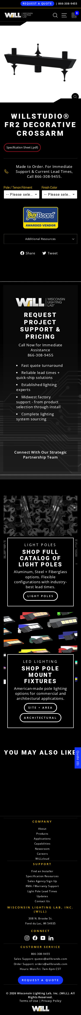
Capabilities (42, 843)
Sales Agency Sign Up (42, 881)
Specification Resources (42, 876)
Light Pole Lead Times (42, 891)
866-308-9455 (67, 3)
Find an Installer (42, 871)
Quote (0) (78, 758)
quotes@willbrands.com (51, 959)
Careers (42, 854)
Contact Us (42, 901)
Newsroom (42, 849)
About (42, 829)
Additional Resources (40, 239)
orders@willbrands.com (51, 964)
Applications (42, 838)
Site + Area (40, 707)
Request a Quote (37, 3)
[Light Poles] (40, 553)
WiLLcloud (42, 859)
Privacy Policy (51, 1001)
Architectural (40, 718)
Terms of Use (28, 1001)
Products (42, 833)
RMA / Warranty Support (42, 886)
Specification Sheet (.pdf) (22, 147)
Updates (42, 896)
